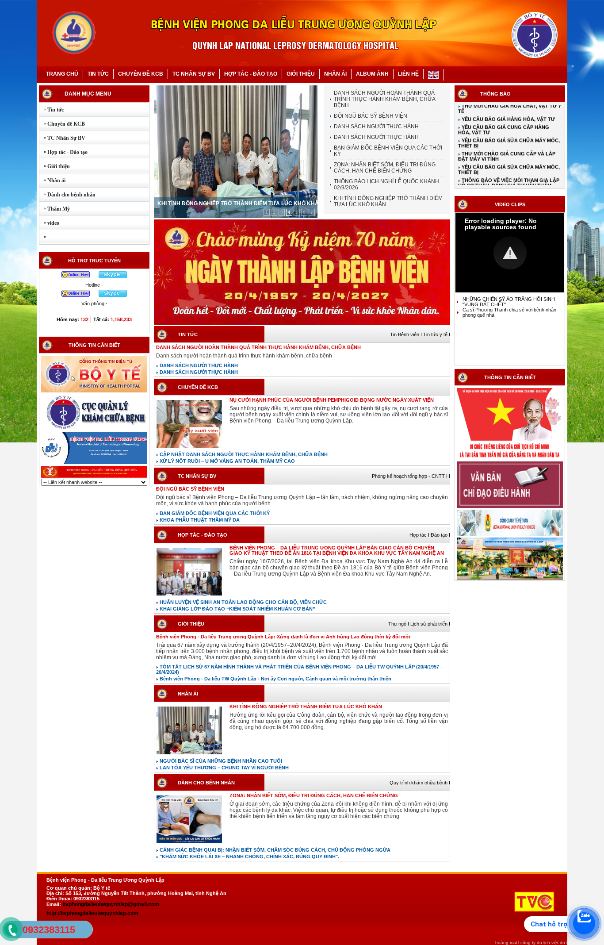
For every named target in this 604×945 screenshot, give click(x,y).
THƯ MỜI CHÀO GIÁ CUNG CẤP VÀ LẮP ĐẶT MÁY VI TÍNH (506, 143)
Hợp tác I (420, 535)
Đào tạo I (440, 535)
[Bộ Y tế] (94, 391)
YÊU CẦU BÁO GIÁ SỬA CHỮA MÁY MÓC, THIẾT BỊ (509, 130)
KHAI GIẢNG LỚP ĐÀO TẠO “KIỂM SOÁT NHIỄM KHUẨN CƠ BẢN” (236, 608)
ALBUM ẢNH (372, 74)
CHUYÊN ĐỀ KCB (140, 74)
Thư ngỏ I (399, 623)
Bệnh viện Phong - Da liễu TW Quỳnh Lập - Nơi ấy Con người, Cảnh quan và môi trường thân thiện (274, 678)
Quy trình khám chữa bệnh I (420, 782)
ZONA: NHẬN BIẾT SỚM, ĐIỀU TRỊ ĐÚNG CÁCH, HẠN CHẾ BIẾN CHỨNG (385, 167)
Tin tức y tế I (436, 334)
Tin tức (51, 110)
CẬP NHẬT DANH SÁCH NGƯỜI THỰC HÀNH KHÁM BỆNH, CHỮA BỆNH (243, 454)
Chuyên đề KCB (62, 124)
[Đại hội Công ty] (302, 324)
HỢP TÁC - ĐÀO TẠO (250, 74)
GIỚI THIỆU (301, 74)
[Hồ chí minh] (510, 459)
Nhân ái (52, 180)
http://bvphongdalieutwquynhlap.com (92, 913)
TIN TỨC (98, 74)
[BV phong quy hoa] (94, 477)
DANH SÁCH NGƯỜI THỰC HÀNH (376, 126)
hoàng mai (506, 942)
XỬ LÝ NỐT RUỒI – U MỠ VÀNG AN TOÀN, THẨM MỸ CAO (226, 461)
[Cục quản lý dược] (94, 429)
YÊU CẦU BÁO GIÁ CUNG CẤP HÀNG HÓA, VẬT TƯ (503, 117)
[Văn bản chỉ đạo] (510, 507)
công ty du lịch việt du (542, 942)
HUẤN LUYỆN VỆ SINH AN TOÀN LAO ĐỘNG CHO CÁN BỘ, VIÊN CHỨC (242, 602)
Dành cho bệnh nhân (67, 195)
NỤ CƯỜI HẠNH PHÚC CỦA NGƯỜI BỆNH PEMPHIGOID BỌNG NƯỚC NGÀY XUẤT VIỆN (331, 400)
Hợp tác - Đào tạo (63, 152)
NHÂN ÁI (335, 74)
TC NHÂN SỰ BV (193, 74)
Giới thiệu (54, 166)
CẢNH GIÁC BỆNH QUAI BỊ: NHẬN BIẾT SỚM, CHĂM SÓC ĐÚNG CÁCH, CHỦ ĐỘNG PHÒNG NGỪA (274, 850)
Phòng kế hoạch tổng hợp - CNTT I (410, 476)
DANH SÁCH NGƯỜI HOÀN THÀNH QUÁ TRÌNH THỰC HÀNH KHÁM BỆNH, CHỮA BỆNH (384, 99)
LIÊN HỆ (408, 74)
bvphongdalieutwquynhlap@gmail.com (110, 904)
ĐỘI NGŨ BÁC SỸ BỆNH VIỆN (370, 116)
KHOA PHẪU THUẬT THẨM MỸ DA (199, 519)
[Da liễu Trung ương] (94, 463)
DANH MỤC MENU (88, 94)
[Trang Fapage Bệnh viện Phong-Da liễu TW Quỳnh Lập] (510, 579)
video (49, 223)
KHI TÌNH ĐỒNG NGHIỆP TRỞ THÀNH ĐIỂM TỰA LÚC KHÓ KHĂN (240, 203)
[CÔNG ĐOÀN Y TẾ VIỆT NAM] (510, 535)
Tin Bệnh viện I (406, 334)
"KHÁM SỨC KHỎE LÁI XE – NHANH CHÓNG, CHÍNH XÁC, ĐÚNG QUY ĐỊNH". (248, 856)
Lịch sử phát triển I (430, 623)
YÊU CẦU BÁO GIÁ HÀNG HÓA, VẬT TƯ (507, 106)
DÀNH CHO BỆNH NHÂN (206, 782)
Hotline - (94, 285)
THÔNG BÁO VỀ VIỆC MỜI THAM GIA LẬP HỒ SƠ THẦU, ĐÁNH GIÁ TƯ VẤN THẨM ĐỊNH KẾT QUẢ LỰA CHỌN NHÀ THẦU (508, 173)
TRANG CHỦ (62, 74)
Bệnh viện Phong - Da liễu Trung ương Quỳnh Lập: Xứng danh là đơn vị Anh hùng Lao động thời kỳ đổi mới (283, 636)
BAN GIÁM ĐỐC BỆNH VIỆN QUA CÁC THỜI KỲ (214, 513)
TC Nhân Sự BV (62, 138)
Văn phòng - (94, 303)
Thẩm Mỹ (54, 209)
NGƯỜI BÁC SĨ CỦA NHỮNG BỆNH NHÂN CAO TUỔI (220, 761)
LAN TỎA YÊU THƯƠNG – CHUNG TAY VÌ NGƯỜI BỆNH (223, 767)
